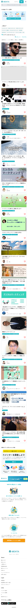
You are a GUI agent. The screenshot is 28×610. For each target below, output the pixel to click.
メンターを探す (4, 590)
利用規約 (3, 580)
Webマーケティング (11, 28)
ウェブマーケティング (10, 32)
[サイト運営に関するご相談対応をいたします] (14, 54)
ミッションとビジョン (5, 572)
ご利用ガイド (3, 564)
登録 (21, 1)
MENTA (14, 607)
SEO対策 (20, 30)
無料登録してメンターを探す (14, 540)
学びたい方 (3, 562)
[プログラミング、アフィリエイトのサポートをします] (14, 403)
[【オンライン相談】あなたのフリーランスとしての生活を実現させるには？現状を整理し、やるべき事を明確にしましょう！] (14, 277)
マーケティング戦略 (5, 30)
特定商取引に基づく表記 (6, 582)
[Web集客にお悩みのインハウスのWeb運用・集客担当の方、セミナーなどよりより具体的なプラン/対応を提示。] (14, 101)
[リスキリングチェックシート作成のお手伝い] (14, 228)
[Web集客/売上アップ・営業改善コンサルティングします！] (14, 378)
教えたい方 (3, 560)
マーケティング (4, 28)
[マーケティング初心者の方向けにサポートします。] (14, 76)
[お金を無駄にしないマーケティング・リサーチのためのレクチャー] (14, 252)
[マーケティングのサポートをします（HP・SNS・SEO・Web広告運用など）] (14, 127)
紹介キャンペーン (4, 568)
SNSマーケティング (19, 28)
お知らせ (3, 570)
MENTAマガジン (4, 596)
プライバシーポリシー (5, 584)
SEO (23, 32)
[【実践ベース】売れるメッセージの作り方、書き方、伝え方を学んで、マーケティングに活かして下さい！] (14, 154)
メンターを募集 (4, 592)
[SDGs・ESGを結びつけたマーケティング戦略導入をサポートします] (14, 180)
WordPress (4, 32)
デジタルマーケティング (14, 30)
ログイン (16, 1)
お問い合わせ (3, 574)
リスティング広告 (18, 32)
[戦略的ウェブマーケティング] (14, 327)
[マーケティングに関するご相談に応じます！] (14, 204)
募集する (14, 461)
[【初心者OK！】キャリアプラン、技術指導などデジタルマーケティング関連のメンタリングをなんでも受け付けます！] (14, 303)
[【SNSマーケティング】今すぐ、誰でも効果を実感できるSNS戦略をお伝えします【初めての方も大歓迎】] (14, 430)
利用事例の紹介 (4, 566)
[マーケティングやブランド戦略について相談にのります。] (14, 352)
